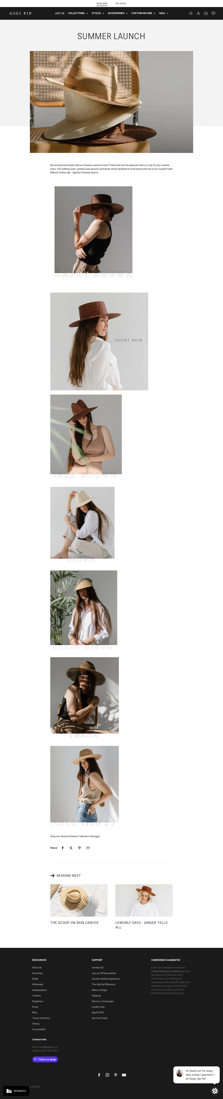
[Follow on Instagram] (107, 1075)
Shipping (96, 995)
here (97, 836)
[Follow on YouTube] (124, 1075)
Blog (34, 1012)
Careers (36, 995)
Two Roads (121, 3)
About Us (37, 967)
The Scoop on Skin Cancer (74, 923)
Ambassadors (39, 990)
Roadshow (37, 1001)
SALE (162, 13)
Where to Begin (99, 990)
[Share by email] (88, 848)
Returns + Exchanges (103, 1001)
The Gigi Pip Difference (103, 984)
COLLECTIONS (76, 13)
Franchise (37, 973)
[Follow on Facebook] (99, 1075)
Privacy (36, 1023)
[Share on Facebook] (62, 848)
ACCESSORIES (116, 13)
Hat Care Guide (99, 1018)
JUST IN (59, 13)
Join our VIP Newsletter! (104, 973)
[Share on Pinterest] (79, 848)
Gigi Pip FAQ (98, 1012)
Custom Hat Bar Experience (106, 979)
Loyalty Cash (98, 1007)
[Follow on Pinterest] (115, 1075)
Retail (35, 979)
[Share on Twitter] (71, 848)
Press (35, 1007)
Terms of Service (41, 1018)
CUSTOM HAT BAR (142, 13)
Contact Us (98, 967)
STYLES (96, 13)
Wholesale (37, 984)
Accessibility (38, 1029)
